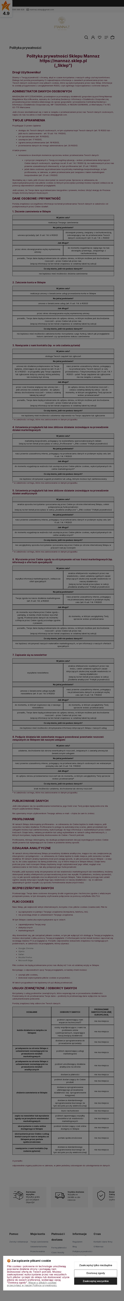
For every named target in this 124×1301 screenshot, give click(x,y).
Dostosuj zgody (95, 1273)
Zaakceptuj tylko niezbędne (95, 1265)
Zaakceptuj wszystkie (96, 1281)
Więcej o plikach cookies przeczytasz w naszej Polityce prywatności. (32, 1284)
